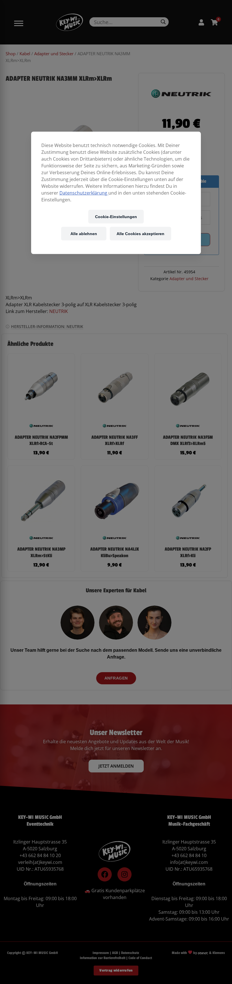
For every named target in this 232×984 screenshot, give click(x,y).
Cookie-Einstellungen (116, 216)
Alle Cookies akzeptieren (140, 233)
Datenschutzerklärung (83, 193)
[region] (116, 193)
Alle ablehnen (83, 233)
